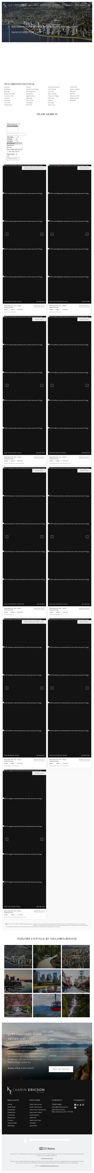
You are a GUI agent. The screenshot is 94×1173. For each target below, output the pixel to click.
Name (51, 1031)
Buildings (11, 1126)
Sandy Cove (51, 105)
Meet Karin (33, 5)
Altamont (7, 87)
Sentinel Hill (73, 87)
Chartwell (7, 103)
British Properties (9, 94)
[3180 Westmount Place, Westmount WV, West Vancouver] (69, 481)
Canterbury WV (9, 96)
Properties (45, 5)
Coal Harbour (34, 1115)
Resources (11, 1118)
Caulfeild (6, 98)
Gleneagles (29, 103)
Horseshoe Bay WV (54, 87)
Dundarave (29, 94)
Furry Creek (29, 100)
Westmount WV (74, 96)
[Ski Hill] (14, 147)
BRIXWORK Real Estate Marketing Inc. (50, 1166)
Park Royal (51, 98)
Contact (56, 5)
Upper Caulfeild (74, 89)
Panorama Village (53, 96)
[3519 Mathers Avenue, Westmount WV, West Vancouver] (69, 330)
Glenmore (29, 105)
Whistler (33, 1123)
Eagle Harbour (30, 96)
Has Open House (13, 151)
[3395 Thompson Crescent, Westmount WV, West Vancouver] (24, 481)
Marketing (11, 1112)
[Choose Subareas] (12, 126)
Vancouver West (36, 1112)
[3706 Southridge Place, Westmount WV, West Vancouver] (69, 178)
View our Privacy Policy (47, 1158)
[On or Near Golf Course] (14, 149)
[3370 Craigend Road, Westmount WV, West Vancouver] (24, 784)
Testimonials (68, 5)
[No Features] (14, 143)
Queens (50, 100)
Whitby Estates (74, 98)
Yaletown (33, 1118)
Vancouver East (35, 1120)
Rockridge (51, 103)
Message (52, 1055)
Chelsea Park (8, 105)
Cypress (28, 87)
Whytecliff (73, 100)
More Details (39, 305)
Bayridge (7, 91)
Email (51, 1039)
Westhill (72, 94)
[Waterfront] (14, 145)
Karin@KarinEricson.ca (60, 1107)
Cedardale (7, 100)
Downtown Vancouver (38, 1110)
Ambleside (7, 89)
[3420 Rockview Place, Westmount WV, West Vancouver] (24, 178)
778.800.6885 (56, 1104)
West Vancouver (36, 1104)
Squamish (33, 1126)
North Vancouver (36, 1107)
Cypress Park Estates (32, 89)
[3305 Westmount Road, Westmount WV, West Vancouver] (69, 632)
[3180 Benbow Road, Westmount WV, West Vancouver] (24, 632)
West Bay (72, 91)
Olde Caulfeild (52, 94)
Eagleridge (29, 98)
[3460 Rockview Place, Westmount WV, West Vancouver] (24, 330)
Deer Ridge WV (30, 91)
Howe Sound (52, 89)
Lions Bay (51, 91)
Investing (11, 1115)
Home (24, 5)
